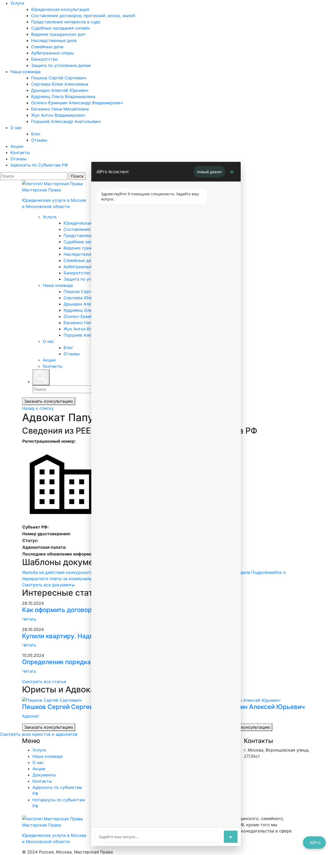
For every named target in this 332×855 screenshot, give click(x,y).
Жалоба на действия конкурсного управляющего (85, 572)
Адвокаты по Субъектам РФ (39, 165)
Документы (44, 774)
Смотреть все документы (48, 584)
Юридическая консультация (60, 9)
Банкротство (44, 59)
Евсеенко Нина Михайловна (60, 109)
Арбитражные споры (52, 52)
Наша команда (25, 71)
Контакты (20, 152)
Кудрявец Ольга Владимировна (63, 96)
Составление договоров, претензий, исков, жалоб (83, 15)
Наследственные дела (54, 40)
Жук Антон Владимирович (58, 115)
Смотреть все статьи (44, 681)
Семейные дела (47, 46)
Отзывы (39, 140)
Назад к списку (38, 408)
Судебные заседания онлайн (60, 28)
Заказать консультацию (48, 401)
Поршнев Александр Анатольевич (66, 121)
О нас (16, 127)
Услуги (17, 3)
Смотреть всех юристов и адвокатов (38, 734)
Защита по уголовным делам (61, 65)
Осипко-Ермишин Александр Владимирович (77, 102)
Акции (16, 146)
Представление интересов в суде (65, 21)
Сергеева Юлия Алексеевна (59, 84)
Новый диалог (209, 171)
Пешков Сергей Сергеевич (58, 77)
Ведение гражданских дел (58, 34)
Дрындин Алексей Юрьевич (59, 90)
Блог (36, 133)
